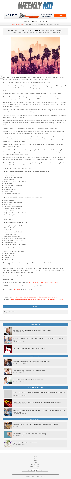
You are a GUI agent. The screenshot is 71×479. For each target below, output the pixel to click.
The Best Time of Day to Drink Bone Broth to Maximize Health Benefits (35, 424)
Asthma (40, 33)
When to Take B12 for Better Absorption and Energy (29, 434)
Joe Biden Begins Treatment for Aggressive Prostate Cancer (32, 330)
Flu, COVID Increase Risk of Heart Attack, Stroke (28, 380)
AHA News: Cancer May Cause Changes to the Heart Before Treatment (34, 297)
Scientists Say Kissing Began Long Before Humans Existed (31, 361)
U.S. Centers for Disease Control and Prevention (43, 282)
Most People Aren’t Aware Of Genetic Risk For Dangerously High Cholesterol (37, 402)
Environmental (47, 33)
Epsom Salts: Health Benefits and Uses (25, 443)
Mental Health (56, 33)
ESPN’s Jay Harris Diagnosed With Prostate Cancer (29, 348)
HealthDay (17, 289)
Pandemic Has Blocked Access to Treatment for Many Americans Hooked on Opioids (36, 299)
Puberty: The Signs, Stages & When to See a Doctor (29, 370)
